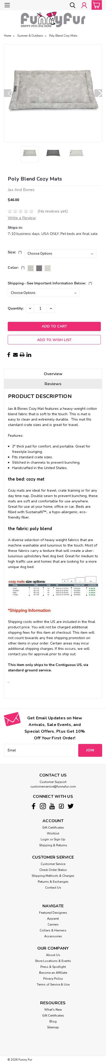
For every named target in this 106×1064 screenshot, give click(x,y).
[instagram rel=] (43, 806)
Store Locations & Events (53, 961)
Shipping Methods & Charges (53, 876)
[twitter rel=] (70, 806)
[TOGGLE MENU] (7, 5)
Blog (53, 1021)
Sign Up (59, 839)
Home (7, 36)
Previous (8, 93)
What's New (53, 1010)
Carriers (53, 924)
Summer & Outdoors (30, 36)
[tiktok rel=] (61, 806)
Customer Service (53, 864)
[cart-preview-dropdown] (95, 5)
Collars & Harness (53, 930)
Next (98, 93)
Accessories (53, 936)
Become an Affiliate (53, 973)
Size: (15, 252)
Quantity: (15, 308)
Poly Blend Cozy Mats (63, 36)
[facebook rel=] (33, 806)
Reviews (53, 384)
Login (45, 839)
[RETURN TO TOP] (8, 681)
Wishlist (53, 833)
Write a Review (22, 218)
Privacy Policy (53, 979)
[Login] (84, 6)
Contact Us (53, 888)
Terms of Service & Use (53, 984)
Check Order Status (53, 870)
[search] (72, 6)
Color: (16, 267)
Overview (53, 374)
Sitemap (53, 1027)
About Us (53, 955)
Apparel (53, 919)
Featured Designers (53, 913)
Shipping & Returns (53, 845)
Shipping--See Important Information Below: (50, 283)
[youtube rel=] (52, 806)
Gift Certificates (53, 828)
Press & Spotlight (53, 967)
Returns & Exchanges (53, 882)
